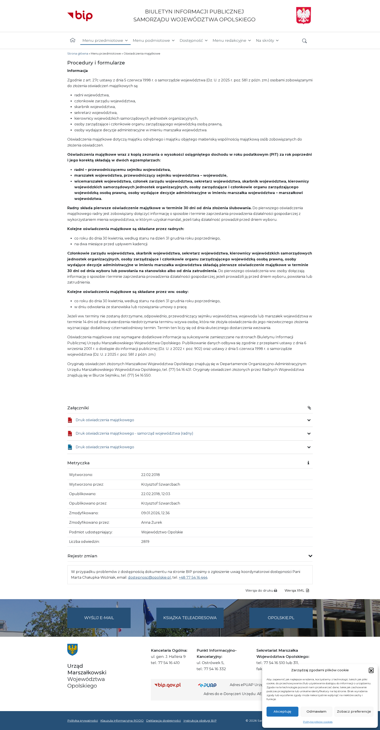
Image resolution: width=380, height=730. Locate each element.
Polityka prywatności (82, 720)
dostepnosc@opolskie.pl (149, 577)
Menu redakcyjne (229, 40)
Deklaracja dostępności (163, 720)
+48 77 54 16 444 (193, 577)
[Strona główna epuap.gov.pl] (212, 685)
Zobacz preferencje (354, 711)
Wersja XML (295, 590)
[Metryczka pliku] (309, 420)
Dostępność (191, 40)
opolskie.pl (281, 617)
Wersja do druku (259, 590)
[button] (371, 670)
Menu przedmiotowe (102, 40)
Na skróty (265, 40)
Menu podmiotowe (151, 40)
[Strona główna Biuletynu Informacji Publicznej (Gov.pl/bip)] (172, 685)
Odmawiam (316, 711)
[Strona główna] (73, 40)
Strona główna (77, 53)
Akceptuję (282, 711)
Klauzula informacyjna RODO (122, 720)
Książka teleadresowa (190, 617)
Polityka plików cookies (317, 721)
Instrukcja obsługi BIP (200, 720)
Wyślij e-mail (107, 621)
